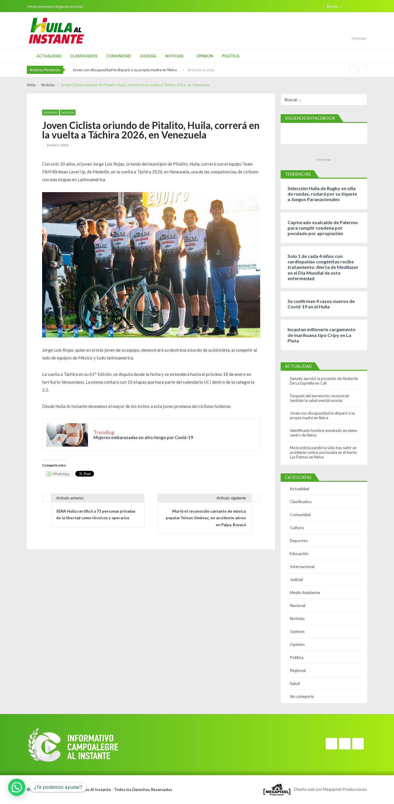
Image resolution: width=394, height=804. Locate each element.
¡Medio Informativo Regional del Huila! (55, 6)
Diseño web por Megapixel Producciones (329, 788)
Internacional (302, 566)
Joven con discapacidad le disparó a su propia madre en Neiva (124, 70)
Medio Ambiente (305, 592)
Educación (299, 553)
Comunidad (118, 56)
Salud (295, 683)
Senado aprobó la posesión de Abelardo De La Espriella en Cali (324, 380)
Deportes (51, 112)
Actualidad (49, 56)
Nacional (297, 605)
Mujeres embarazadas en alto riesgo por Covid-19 (143, 437)
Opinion (204, 56)
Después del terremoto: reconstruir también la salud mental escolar (319, 398)
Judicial (148, 56)
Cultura (297, 527)
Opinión (297, 644)
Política (230, 56)
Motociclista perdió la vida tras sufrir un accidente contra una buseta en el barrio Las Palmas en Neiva (323, 452)
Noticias (174, 56)
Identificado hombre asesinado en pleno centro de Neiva (323, 432)
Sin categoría (302, 696)
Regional (298, 670)
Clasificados (83, 56)
